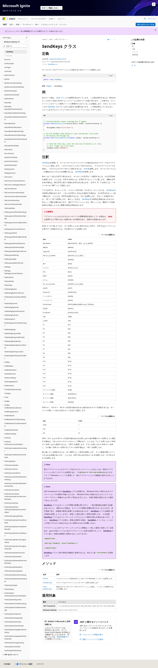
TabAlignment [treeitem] (9, 169)
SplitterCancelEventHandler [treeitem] (14, 87)
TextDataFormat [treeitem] (10, 374)
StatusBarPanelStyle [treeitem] (11, 146)
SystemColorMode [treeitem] (10, 157)
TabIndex (51, 107)
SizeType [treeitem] (7, 67)
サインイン (151, 19)
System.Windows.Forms (57, 59)
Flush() (45, 578)
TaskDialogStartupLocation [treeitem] (13, 352)
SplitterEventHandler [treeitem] (11, 95)
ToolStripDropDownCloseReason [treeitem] (15, 534)
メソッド (135, 52)
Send (58, 98)
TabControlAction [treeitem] (10, 189)
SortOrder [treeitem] (8, 71)
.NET (50, 39)
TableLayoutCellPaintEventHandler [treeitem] (15, 217)
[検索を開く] (145, 19)
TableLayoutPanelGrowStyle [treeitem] (14, 247)
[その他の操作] (114, 39)
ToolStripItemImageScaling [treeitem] (14, 643)
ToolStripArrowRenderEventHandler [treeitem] (15, 456)
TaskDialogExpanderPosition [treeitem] (14, 311)
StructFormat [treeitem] (9, 153)
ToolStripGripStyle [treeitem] (10, 585)
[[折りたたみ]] (27, 37)
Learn (44, 39)
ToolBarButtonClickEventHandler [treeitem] (15, 424)
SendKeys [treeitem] (9, 52)
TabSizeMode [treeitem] (9, 281)
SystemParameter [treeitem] (10, 165)
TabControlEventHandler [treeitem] (13, 204)
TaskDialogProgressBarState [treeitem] (14, 337)
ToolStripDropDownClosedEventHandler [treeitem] (15, 528)
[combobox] (15, 41)
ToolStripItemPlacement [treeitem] (12, 650)
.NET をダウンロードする (145, 24)
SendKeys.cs (52, 64)
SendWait (79, 172)
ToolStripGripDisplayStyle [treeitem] (13, 571)
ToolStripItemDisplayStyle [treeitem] (13, 618)
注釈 (133, 49)
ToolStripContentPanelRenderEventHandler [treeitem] (15, 484)
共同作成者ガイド (57, 638)
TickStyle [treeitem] (7, 393)
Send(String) (47, 583)
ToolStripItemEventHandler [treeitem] (14, 626)
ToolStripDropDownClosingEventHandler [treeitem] (15, 547)
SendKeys (46, 163)
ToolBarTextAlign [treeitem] (10, 434)
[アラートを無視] (153, 4)
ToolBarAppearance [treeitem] (11, 412)
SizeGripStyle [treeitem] (9, 63)
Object (49, 86)
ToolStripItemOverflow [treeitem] (12, 647)
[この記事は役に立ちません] (135, 65)
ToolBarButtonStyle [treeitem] (11, 430)
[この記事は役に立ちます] (132, 65)
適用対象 (135, 55)
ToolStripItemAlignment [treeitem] (12, 600)
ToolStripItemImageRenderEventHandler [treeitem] (15, 637)
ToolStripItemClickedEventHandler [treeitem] (15, 608)
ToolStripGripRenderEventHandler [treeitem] (15, 580)
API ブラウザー (60, 39)
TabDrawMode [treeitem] (9, 208)
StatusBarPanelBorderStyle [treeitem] (14, 131)
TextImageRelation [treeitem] (11, 382)
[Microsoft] (4, 18)
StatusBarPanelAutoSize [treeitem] (12, 127)
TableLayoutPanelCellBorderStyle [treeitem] (15, 238)
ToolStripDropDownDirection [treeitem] (14, 553)
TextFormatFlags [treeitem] (10, 378)
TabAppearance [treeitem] (10, 173)
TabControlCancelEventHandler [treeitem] (15, 196)
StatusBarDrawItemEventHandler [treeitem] (15, 118)
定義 (133, 43)
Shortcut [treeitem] (7, 59)
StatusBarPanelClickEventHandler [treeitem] (15, 140)
